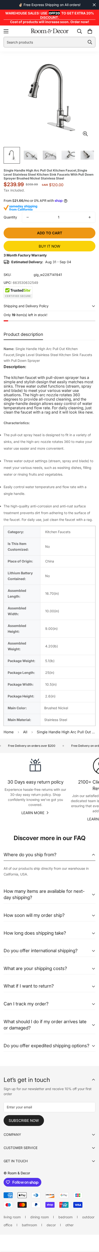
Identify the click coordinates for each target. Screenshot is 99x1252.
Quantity (10, 217)
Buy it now (49, 246)
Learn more (32, 813)
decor (51, 1225)
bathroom (29, 1225)
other (69, 1225)
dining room (39, 1217)
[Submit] (89, 42)
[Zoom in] (85, 133)
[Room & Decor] (50, 31)
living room (12, 1217)
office (8, 1225)
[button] (89, 31)
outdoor (88, 1217)
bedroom (65, 1217)
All (25, 732)
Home (9, 732)
